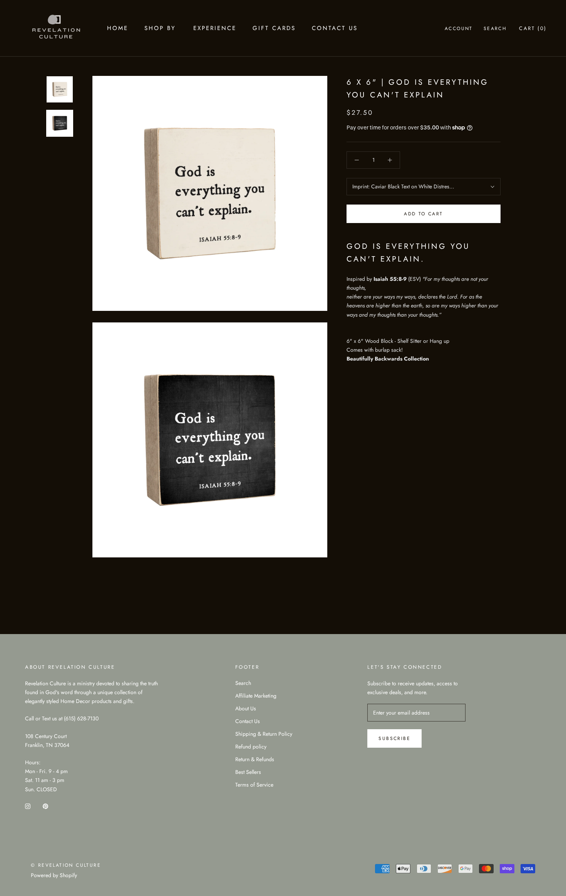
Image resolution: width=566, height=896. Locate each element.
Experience (214, 28)
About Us (245, 708)
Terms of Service (254, 785)
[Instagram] (27, 806)
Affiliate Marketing (255, 696)
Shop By (160, 28)
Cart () (533, 28)
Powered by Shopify (54, 875)
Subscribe (394, 738)
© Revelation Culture (66, 865)
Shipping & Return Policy (263, 734)
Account (459, 28)
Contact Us (335, 28)
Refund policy (250, 746)
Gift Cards (274, 28)
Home (117, 28)
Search (495, 28)
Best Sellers (248, 772)
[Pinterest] (45, 806)
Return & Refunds (254, 759)
